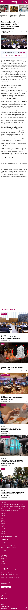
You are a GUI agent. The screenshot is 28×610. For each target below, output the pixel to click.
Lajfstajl (3, 526)
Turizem (3, 528)
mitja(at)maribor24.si (11, 547)
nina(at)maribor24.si (5, 583)
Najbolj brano (14, 608)
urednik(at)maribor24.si (6, 542)
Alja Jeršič (3, 565)
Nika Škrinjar (4, 560)
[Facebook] (23, 340)
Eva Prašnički (4, 561)
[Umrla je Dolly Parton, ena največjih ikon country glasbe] (14, 352)
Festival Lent (4, 530)
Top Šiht (3, 531)
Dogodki (3, 533)
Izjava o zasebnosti (5, 606)
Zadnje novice (4, 608)
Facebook (6, 591)
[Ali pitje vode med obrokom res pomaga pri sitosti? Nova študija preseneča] (14, 413)
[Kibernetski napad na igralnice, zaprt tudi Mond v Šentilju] (14, 383)
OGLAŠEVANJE (6, 587)
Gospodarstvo (4, 521)
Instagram (6, 595)
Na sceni (3, 525)
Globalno (3, 523)
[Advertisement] (14, 242)
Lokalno (3, 515)
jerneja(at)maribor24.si (6, 579)
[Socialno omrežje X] (21, 340)
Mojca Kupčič (4, 558)
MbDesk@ (3, 552)
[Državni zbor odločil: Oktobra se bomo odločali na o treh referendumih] (14, 322)
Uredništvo (3, 550)
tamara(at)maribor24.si (6, 574)
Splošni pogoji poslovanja (6, 604)
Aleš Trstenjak (4, 563)
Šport (2, 520)
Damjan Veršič (4, 556)
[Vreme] (22, 2)
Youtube (5, 598)
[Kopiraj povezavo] (26, 340)
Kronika (2, 518)
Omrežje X (6, 593)
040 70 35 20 (15, 574)
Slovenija (3, 517)
